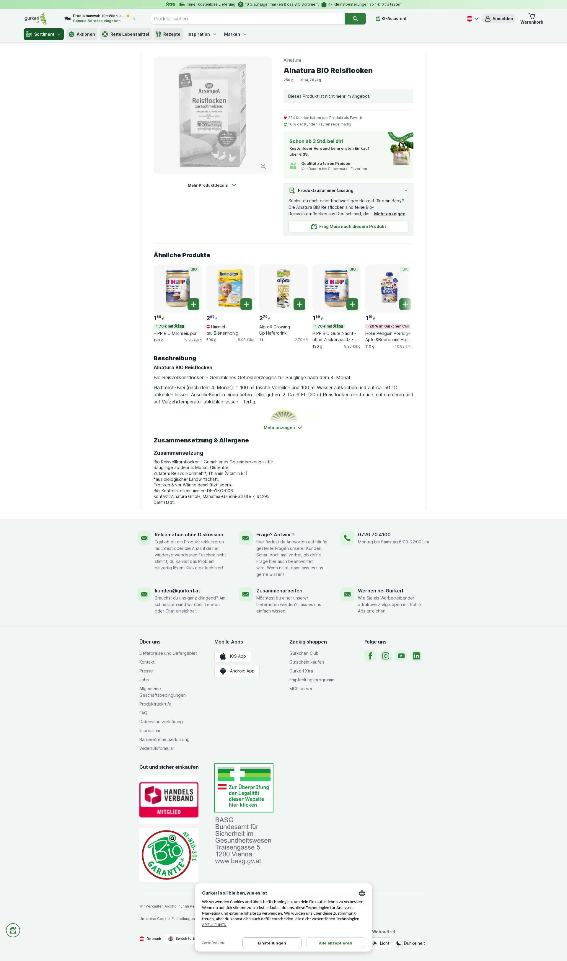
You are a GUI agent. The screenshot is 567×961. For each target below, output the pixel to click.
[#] (243, 788)
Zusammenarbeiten (279, 591)
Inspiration (199, 34)
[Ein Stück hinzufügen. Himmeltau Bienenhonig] (246, 304)
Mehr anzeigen (389, 213)
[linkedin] (416, 656)
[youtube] (401, 656)
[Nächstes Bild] (402, 288)
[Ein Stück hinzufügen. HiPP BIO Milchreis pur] (193, 304)
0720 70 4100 (374, 534)
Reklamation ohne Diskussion (189, 534)
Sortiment (44, 34)
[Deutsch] (472, 19)
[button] (499, 18)
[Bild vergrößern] (263, 166)
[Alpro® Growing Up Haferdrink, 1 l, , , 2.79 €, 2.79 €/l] (283, 288)
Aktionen (86, 34)
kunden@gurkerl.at (177, 591)
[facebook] (370, 656)
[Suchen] (355, 19)
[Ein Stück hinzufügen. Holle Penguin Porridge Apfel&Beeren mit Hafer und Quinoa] (405, 304)
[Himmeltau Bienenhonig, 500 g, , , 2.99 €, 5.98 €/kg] (230, 288)
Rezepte (171, 34)
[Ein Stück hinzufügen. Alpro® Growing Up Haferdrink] (299, 304)
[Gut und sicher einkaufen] (168, 855)
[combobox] (248, 19)
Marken (232, 34)
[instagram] (386, 656)
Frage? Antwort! (275, 534)
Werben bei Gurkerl (380, 591)
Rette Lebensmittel (129, 34)
